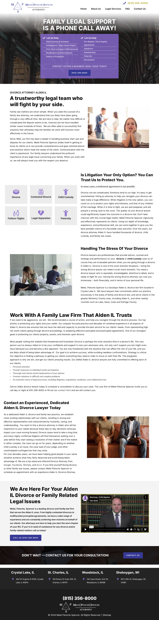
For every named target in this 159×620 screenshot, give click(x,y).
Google (7, 465)
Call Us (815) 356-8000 (25, 538)
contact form (64, 390)
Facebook (17, 465)
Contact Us (133, 555)
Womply (27, 465)
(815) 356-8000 (138, 3)
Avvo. (39, 465)
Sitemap (107, 615)
